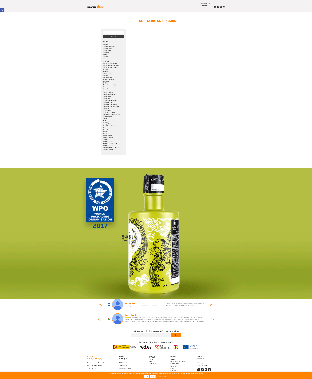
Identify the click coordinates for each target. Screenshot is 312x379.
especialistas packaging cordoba (111, 114)
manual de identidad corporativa (111, 126)
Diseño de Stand (107, 48)
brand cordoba (107, 73)
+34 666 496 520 (205, 5)
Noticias (105, 54)
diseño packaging (107, 102)
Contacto (165, 7)
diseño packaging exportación (111, 106)
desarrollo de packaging (109, 85)
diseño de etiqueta (108, 91)
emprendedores (107, 110)
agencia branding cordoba (110, 63)
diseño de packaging (108, 93)
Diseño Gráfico (107, 50)
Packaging (105, 56)
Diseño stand (173, 370)
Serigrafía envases (174, 363)
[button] (2, 10)
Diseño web (172, 368)
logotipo (105, 122)
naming (105, 134)
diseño (105, 87)
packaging (105, 139)
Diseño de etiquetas (174, 365)
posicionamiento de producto (111, 147)
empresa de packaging (109, 112)
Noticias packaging (108, 137)
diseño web (106, 108)
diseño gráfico (107, 96)
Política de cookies (202, 365)
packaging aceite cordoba (110, 143)
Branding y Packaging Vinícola (177, 361)
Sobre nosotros (177, 7)
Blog (156, 7)
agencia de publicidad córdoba (111, 65)
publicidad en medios (108, 149)
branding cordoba (107, 77)
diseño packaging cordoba (110, 104)
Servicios (148, 7)
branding (105, 75)
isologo (105, 118)
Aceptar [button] (146, 376)
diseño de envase (107, 89)
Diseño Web (106, 52)
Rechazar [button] (153, 376)
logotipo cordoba (107, 124)
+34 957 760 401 (205, 4)
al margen (105, 69)
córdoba (105, 83)
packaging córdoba (108, 145)
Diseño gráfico (173, 366)
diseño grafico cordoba (109, 95)
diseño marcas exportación (110, 100)
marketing (105, 132)
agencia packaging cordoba (110, 67)
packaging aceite (107, 141)
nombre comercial (108, 135)
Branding (105, 44)
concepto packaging (108, 79)
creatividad (106, 81)
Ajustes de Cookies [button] (162, 376)
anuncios (105, 71)
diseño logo (106, 98)
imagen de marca (107, 116)
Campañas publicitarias (109, 46)
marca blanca (106, 130)
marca (104, 128)
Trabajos (138, 7)
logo (104, 120)
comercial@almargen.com (203, 6)
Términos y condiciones (203, 363)
